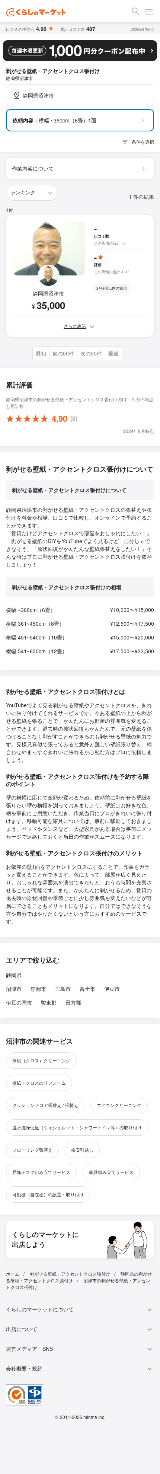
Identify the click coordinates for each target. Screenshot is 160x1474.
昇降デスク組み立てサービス (41, 1172)
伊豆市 (112, 988)
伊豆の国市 (19, 1002)
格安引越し (82, 1149)
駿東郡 (49, 1002)
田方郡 (73, 1002)
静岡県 (14, 975)
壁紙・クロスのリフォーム (39, 1082)
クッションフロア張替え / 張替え (45, 1105)
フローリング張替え (32, 1149)
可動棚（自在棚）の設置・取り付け (48, 1194)
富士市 (87, 988)
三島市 (63, 988)
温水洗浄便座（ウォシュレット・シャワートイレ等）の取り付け (77, 1127)
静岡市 (38, 988)
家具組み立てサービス (111, 1172)
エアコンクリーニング (119, 1105)
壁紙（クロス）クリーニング (41, 1060)
